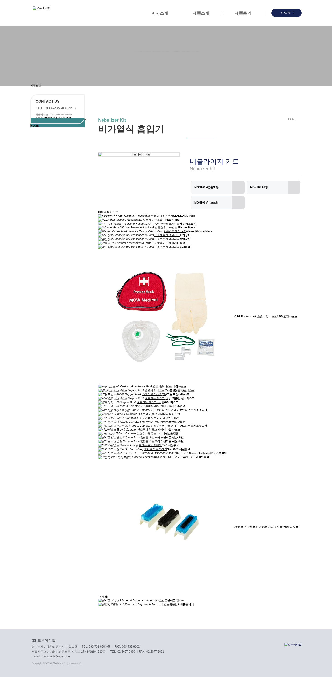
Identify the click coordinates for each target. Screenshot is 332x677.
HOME (34, 125)
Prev (107, 155)
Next (170, 155)
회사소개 (160, 13)
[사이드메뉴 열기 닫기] (85, 119)
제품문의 (243, 13)
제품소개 (201, 13)
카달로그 (287, 13)
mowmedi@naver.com (57, 117)
